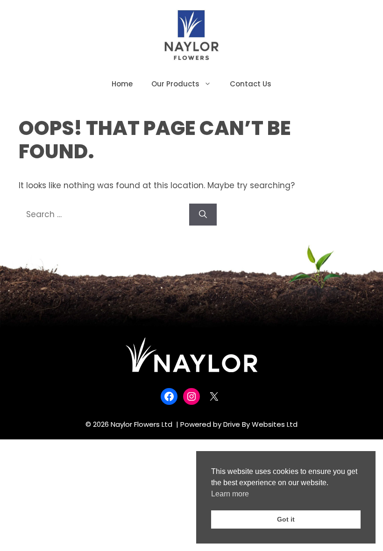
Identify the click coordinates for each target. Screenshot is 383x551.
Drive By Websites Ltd (260, 424)
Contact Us (250, 84)
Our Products (175, 84)
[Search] (203, 215)
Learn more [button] (230, 494)
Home (122, 84)
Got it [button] (286, 519)
